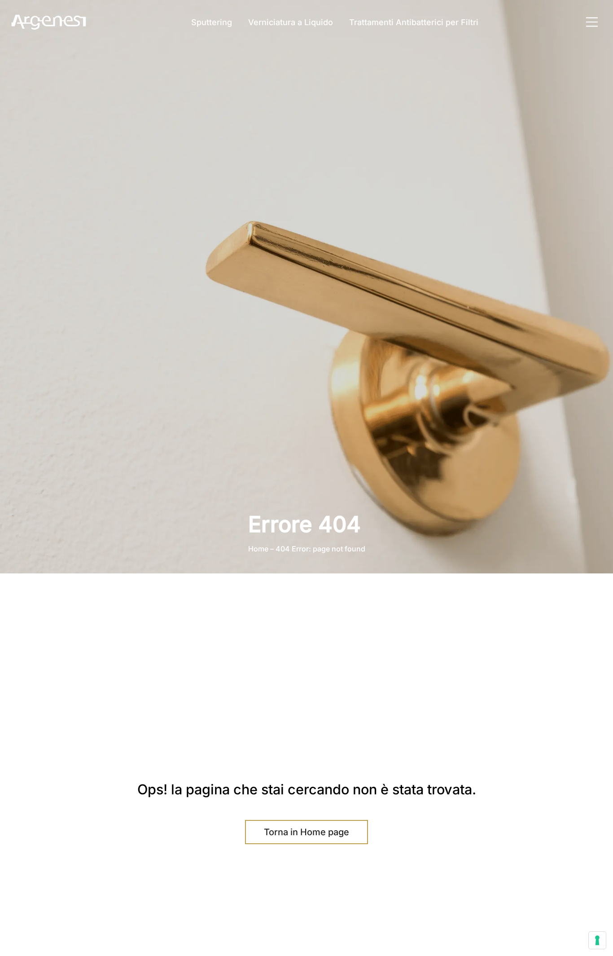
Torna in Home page (306, 832)
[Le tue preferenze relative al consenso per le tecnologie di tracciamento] (597, 940)
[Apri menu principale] (592, 22)
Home (258, 548)
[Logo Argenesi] (49, 22)
